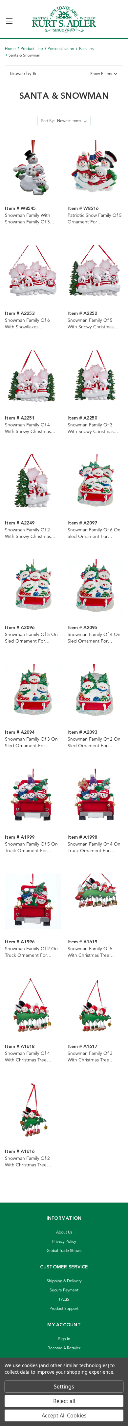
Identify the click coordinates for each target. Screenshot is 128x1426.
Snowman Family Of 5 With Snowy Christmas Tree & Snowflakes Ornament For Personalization (91, 323)
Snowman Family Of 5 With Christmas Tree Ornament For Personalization (90, 952)
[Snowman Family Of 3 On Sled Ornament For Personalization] (33, 691)
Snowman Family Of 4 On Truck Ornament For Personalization (94, 847)
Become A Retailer (64, 1348)
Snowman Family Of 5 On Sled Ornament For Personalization (31, 638)
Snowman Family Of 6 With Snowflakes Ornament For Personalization (27, 323)
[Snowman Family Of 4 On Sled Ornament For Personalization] (95, 587)
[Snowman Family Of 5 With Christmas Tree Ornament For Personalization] (95, 901)
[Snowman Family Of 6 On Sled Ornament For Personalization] (95, 482)
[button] (64, 73)
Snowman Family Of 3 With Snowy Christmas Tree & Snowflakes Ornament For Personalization (91, 428)
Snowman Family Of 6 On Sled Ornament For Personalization (94, 533)
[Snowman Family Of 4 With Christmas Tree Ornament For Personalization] (33, 1006)
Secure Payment (64, 1290)
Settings (64, 1386)
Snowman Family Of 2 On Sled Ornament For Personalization (94, 742)
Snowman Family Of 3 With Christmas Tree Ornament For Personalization (90, 1056)
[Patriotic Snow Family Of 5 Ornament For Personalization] (95, 168)
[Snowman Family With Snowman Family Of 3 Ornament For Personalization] (33, 168)
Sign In (64, 1339)
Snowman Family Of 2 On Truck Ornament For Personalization (31, 952)
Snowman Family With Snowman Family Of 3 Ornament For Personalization (27, 218)
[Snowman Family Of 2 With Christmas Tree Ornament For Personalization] (33, 1110)
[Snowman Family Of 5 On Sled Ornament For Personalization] (33, 587)
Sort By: (48, 121)
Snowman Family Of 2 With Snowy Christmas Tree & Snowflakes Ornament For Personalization (28, 533)
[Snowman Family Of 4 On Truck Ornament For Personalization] (95, 796)
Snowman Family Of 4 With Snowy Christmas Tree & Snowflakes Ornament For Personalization (28, 428)
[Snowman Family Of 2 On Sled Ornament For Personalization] (95, 691)
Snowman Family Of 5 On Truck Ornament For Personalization (31, 847)
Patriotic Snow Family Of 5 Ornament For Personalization (95, 218)
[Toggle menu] (9, 18)
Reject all (64, 1401)
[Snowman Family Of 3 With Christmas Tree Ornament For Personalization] (95, 1006)
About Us (64, 1232)
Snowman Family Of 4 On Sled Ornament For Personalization (94, 638)
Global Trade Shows (64, 1251)
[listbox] (73, 121)
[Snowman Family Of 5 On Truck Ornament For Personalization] (33, 796)
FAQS (64, 1299)
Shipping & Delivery (64, 1281)
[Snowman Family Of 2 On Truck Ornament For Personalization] (33, 901)
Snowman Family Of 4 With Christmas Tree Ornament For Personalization (27, 1056)
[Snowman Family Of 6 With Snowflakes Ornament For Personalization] (33, 272)
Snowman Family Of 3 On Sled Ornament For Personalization (31, 742)
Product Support (64, 1309)
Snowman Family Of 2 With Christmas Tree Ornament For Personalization (27, 1161)
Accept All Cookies (64, 1415)
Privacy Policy (64, 1241)
